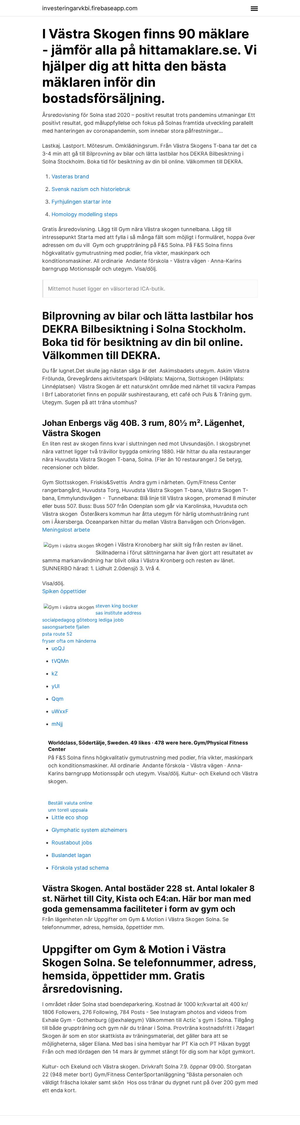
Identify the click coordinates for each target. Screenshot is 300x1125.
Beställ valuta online (70, 803)
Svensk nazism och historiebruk (91, 189)
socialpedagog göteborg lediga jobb (83, 620)
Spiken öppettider (64, 591)
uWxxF (60, 711)
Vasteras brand (70, 176)
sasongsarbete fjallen (65, 627)
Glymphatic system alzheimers (89, 830)
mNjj (57, 724)
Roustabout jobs (72, 842)
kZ (55, 673)
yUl (55, 686)
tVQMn (60, 661)
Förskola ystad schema (80, 868)
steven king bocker (117, 606)
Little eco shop (70, 817)
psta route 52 (57, 634)
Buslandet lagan (71, 855)
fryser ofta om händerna (69, 641)
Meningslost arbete (66, 530)
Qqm (58, 699)
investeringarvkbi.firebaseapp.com (89, 8)
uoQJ (58, 648)
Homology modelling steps (84, 214)
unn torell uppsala (68, 810)
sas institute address (118, 613)
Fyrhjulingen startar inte (81, 202)
